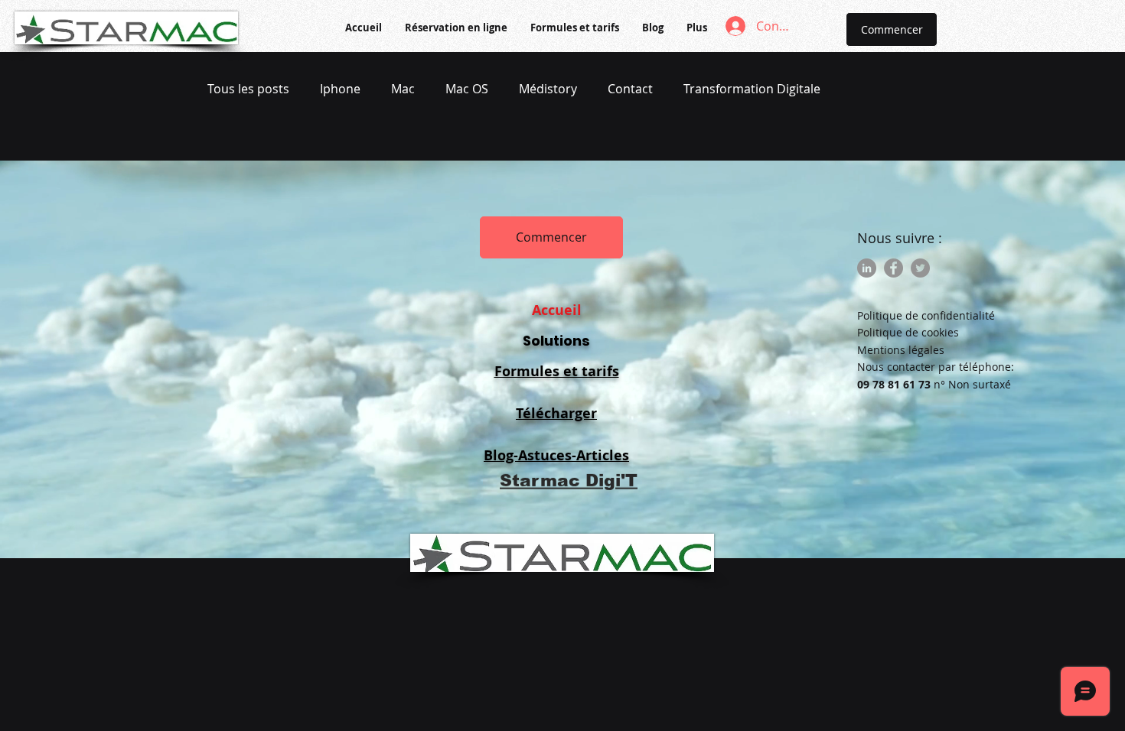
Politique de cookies (908, 332)
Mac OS (466, 88)
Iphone (340, 88)
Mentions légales (900, 350)
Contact (630, 88)
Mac (403, 88)
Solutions (556, 340)
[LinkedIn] (866, 268)
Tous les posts (248, 88)
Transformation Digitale (751, 88)
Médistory (548, 88)
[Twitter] (920, 268)
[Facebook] (893, 268)
